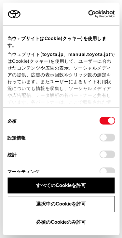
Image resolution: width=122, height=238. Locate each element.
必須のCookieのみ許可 (61, 222)
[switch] (107, 137)
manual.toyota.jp (88, 54)
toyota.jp (52, 54)
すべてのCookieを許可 (61, 185)
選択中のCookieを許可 (61, 203)
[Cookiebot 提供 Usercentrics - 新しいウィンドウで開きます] (86, 14)
